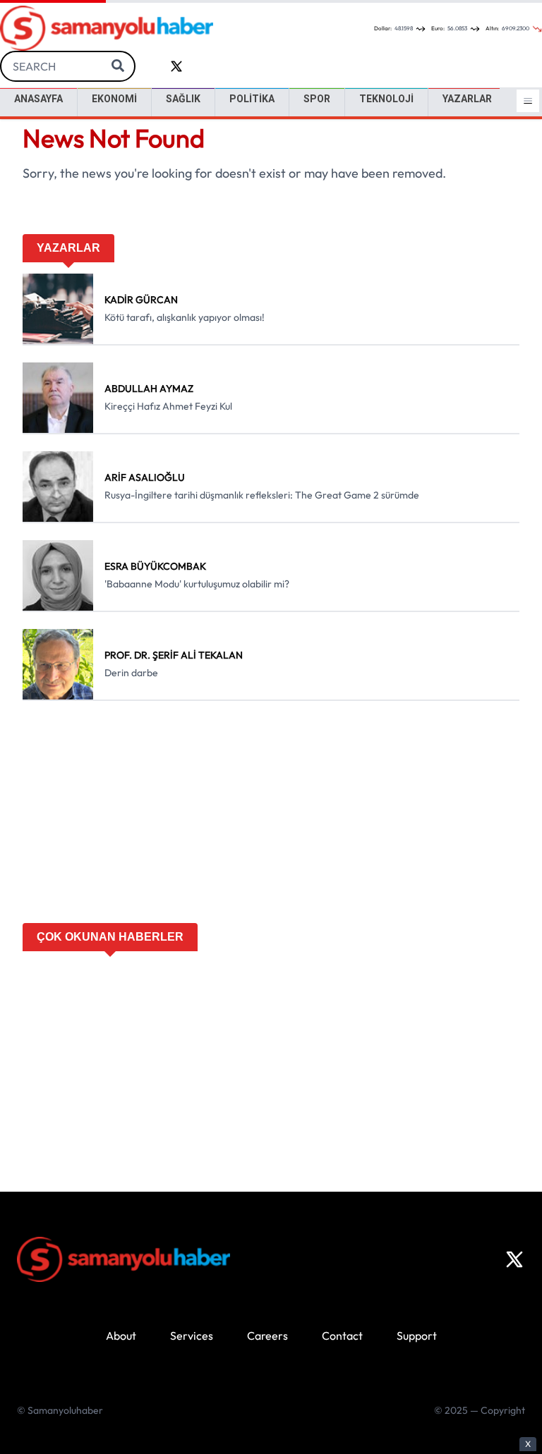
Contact (342, 1335)
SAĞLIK (183, 98)
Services (191, 1335)
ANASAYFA (38, 98)
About (121, 1335)
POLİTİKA (252, 98)
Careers (267, 1335)
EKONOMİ (114, 98)
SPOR (316, 98)
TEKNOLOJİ (386, 98)
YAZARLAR (467, 98)
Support (417, 1335)
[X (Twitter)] (514, 1259)
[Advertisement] (271, 816)
